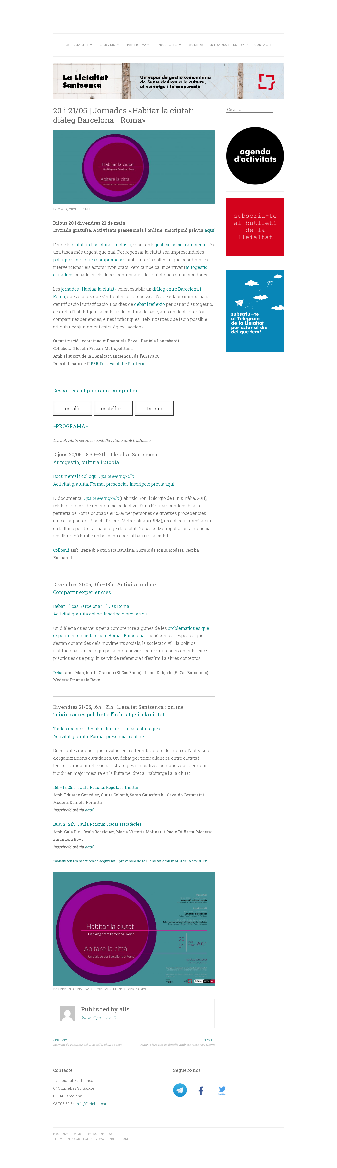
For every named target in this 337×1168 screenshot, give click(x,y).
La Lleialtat (77, 45)
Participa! (136, 45)
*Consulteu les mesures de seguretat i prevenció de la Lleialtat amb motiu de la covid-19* (130, 861)
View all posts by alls (99, 1017)
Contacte (263, 45)
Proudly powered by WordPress (83, 1134)
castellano (113, 408)
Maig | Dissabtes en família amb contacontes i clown (177, 1042)
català (72, 408)
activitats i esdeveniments (99, 989)
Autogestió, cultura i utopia (86, 462)
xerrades (137, 989)
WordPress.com (113, 1139)
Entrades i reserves (229, 45)
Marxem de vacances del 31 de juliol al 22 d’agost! (87, 1042)
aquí (210, 230)
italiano (154, 408)
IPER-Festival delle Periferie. (117, 363)
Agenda (196, 45)
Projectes (168, 45)
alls (87, 209)
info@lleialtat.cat (90, 1103)
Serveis (107, 45)
